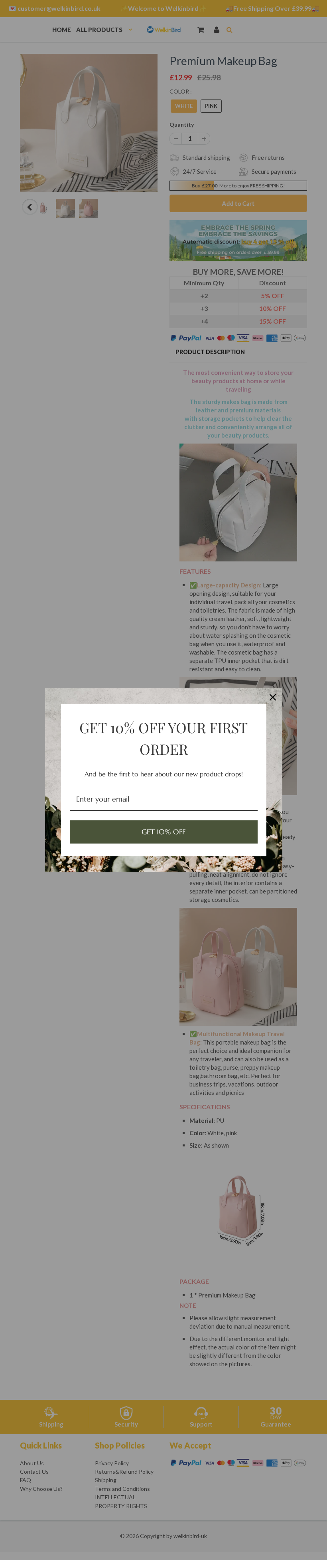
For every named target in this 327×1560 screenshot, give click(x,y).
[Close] (272, 697)
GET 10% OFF (163, 831)
